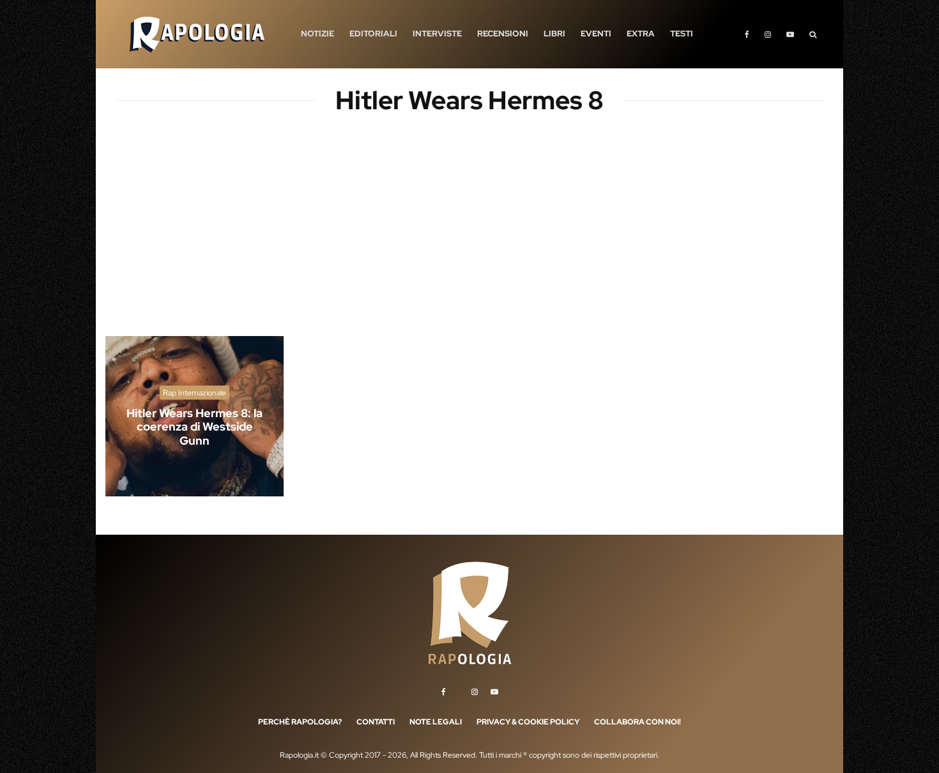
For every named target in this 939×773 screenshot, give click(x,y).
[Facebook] (747, 34)
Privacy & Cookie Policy (528, 722)
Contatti (375, 722)
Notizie (317, 33)
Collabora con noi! (637, 722)
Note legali (435, 722)
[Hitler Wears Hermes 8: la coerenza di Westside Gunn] (194, 416)
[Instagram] (768, 34)
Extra (641, 33)
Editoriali (373, 33)
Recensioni (502, 33)
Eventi (596, 33)
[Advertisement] (469, 236)
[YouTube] (790, 34)
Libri (554, 33)
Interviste (437, 33)
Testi (681, 33)
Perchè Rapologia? (300, 722)
